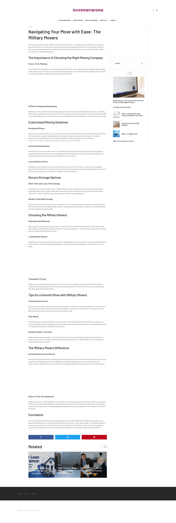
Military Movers (80, 49)
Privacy (26, 494)
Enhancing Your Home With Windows (130, 124)
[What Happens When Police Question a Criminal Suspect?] (68, 465)
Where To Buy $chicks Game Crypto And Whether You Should (132, 114)
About (113, 20)
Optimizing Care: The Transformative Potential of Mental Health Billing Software (128, 101)
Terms (33, 494)
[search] (142, 63)
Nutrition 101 (78, 20)
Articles (103, 20)
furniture (68, 204)
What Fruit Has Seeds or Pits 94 (123, 141)
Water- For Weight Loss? (130, 134)
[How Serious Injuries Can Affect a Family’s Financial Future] (94, 465)
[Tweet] (67, 437)
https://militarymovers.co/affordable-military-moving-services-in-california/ (54, 141)
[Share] (41, 437)
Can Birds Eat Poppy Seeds (122, 107)
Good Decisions (65, 20)
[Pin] (94, 437)
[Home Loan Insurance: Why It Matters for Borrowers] (41, 465)
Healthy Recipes (91, 20)
